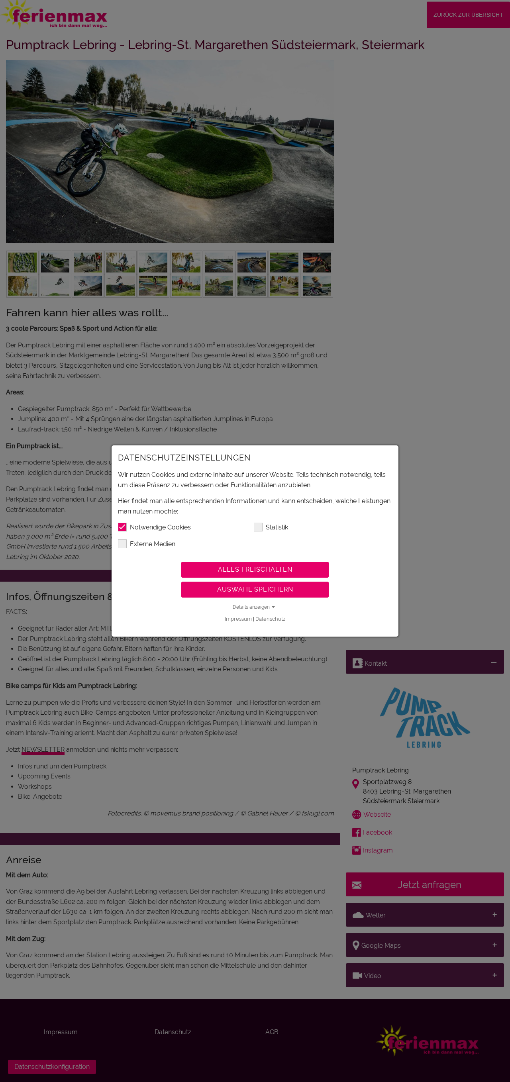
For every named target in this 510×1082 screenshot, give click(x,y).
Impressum (238, 619)
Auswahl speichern (255, 589)
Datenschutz (270, 619)
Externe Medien (152, 544)
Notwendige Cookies (160, 527)
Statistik (277, 527)
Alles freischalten (255, 569)
